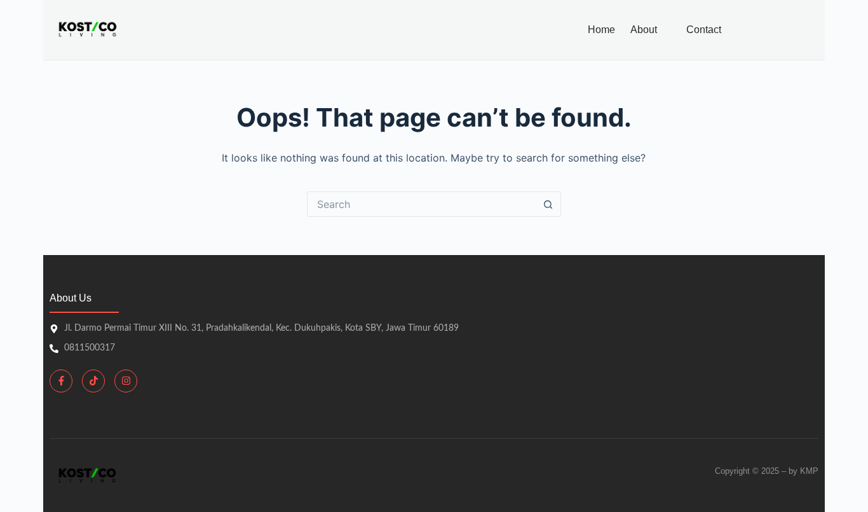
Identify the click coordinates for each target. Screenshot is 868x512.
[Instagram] (125, 381)
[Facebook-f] (61, 381)
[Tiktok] (93, 381)
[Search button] (548, 204)
